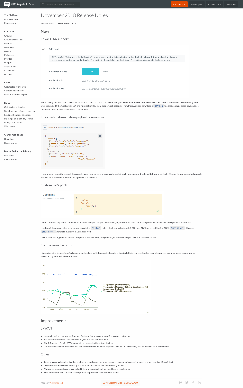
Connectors (9, 70)
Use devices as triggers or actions (20, 111)
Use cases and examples (15, 94)
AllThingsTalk (56, 382)
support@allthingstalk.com (120, 383)
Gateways (9, 47)
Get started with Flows (15, 86)
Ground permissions (13, 39)
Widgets (8, 62)
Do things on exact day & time (18, 118)
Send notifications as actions (18, 114)
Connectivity (214, 4)
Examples (231, 4)
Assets (7, 51)
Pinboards (9, 55)
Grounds (8, 35)
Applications (10, 66)
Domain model (11, 19)
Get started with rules (14, 107)
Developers (196, 4)
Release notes (10, 23)
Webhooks (9, 126)
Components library (13, 90)
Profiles (8, 58)
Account (8, 74)
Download (9, 139)
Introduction (179, 4)
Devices (8, 43)
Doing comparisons (13, 122)
